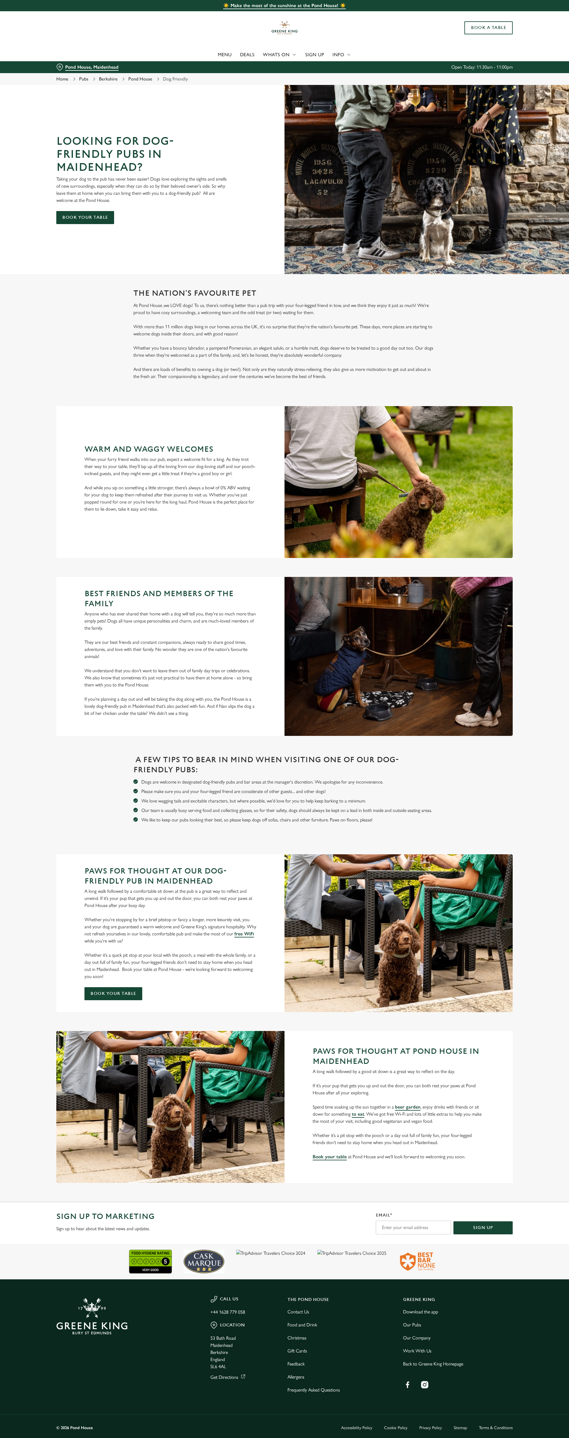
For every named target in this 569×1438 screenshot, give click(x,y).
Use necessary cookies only (479, 35)
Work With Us (417, 1351)
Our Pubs (412, 1325)
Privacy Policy (430, 1427)
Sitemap (460, 1427)
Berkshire (108, 79)
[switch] (210, 54)
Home (62, 79)
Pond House (140, 79)
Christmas (296, 1338)
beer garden (408, 1107)
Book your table (85, 217)
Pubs (83, 79)
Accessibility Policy (356, 1427)
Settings (344, 54)
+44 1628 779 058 (227, 1312)
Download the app (420, 1312)
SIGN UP (483, 1227)
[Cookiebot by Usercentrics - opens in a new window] (79, 55)
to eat (358, 1114)
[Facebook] (407, 1384)
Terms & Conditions (496, 1427)
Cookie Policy (395, 1427)
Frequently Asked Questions (313, 1390)
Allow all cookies (479, 15)
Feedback (296, 1364)
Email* (384, 1215)
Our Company (417, 1338)
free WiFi (244, 934)
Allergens (295, 1377)
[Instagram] (424, 1384)
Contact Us (298, 1312)
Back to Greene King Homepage (433, 1364)
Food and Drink (302, 1325)
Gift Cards (297, 1351)
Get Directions (224, 1377)
